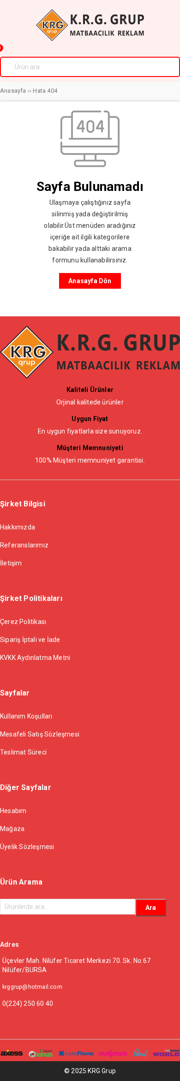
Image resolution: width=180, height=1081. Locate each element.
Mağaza (12, 828)
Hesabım (13, 810)
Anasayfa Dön (89, 281)
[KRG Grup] (90, 38)
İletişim (11, 563)
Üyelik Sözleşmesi (27, 846)
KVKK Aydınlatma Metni (35, 657)
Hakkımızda (17, 527)
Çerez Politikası (23, 621)
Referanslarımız (24, 545)
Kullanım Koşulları (26, 716)
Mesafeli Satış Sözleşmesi (39, 734)
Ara (150, 907)
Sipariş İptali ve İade (30, 639)
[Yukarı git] (164, 1065)
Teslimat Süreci (23, 752)
